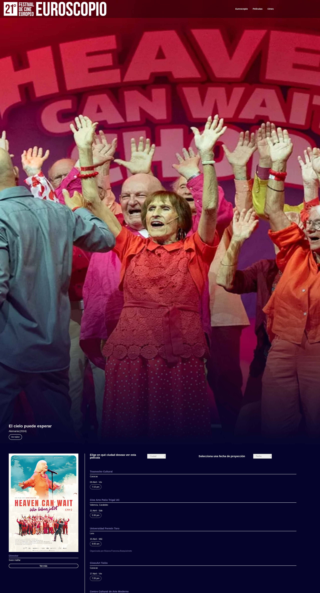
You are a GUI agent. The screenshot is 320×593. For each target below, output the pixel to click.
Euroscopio (241, 9)
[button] (43, 566)
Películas (257, 9)
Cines (271, 9)
